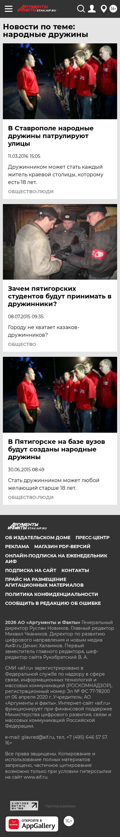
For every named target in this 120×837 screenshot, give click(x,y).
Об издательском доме (37, 537)
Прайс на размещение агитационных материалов (44, 582)
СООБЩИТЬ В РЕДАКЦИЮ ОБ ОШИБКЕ (53, 603)
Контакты (75, 570)
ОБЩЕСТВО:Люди (31, 191)
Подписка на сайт (30, 570)
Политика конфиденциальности (51, 594)
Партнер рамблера (60, 806)
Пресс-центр (92, 537)
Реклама (17, 546)
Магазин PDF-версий (62, 546)
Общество (22, 344)
